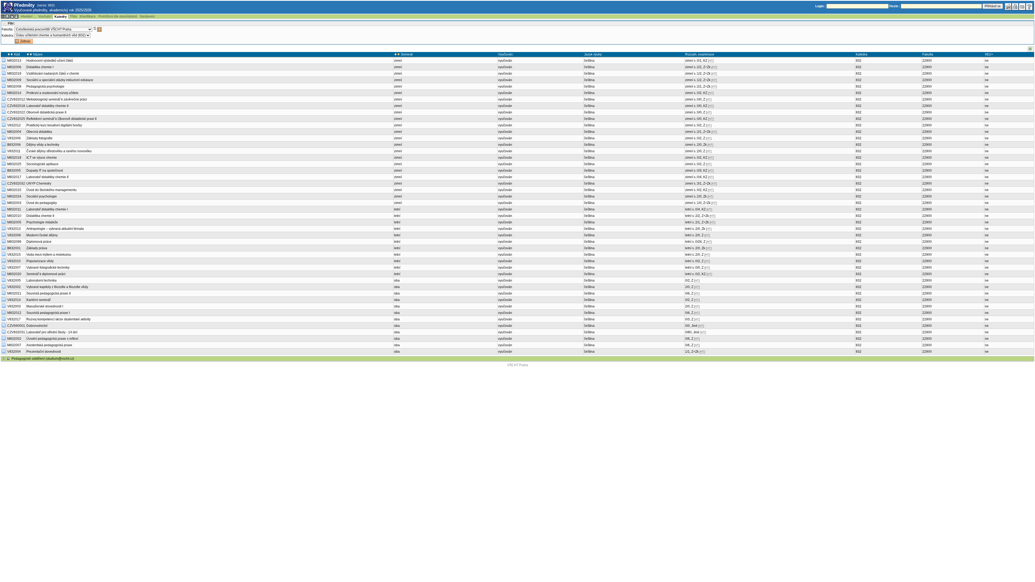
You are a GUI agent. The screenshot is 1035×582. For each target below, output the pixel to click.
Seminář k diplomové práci (45, 274)
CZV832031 (16, 332)
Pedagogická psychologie (45, 86)
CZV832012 (16, 99)
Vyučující (44, 16)
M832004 (14, 132)
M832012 (14, 313)
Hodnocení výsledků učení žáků (49, 61)
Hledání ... (28, 16)
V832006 (14, 138)
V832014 (14, 300)
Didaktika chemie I (39, 67)
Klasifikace (88, 16)
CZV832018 (16, 106)
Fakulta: (7, 29)
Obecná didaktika (39, 132)
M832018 (14, 158)
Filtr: (11, 23)
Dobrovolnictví (36, 326)
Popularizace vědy (40, 261)
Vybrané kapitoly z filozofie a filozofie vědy (57, 287)
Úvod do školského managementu (51, 190)
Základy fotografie (39, 138)
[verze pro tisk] (16, 16)
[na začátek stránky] (4, 358)
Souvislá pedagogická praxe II (48, 293)
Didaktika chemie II (40, 216)
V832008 (14, 235)
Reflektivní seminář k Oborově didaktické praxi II (61, 119)
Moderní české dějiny (42, 235)
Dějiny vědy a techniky (42, 145)
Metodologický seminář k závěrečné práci (56, 99)
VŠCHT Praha (517, 365)
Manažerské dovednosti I (44, 306)
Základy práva (36, 248)
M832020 (14, 274)
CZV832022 (16, 112)
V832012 (14, 125)
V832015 (14, 255)
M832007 (14, 345)
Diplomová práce (38, 242)
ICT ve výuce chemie (41, 158)
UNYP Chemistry (38, 183)
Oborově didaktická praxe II (46, 112)
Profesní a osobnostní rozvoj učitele (52, 93)
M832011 (14, 209)
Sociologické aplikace (42, 164)
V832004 (14, 352)
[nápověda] (1029, 7)
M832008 (14, 86)
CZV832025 (16, 119)
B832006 (14, 145)
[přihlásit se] (1015, 7)
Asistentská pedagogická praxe (49, 345)
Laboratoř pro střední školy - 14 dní (51, 332)
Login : (820, 6)
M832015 (14, 190)
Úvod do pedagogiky (41, 203)
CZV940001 (16, 326)
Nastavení (147, 16)
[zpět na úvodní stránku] (1008, 7)
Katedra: (8, 35)
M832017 (14, 177)
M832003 (14, 203)
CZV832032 (16, 183)
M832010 (14, 216)
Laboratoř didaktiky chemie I (47, 209)
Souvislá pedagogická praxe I (48, 313)
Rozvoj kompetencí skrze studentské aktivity (58, 319)
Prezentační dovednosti (43, 352)
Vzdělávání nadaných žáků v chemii (52, 73)
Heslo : (894, 6)
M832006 (14, 67)
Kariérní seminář (38, 300)
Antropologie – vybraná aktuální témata (55, 229)
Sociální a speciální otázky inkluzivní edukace (59, 80)
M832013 (14, 61)
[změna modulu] (12, 16)
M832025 (14, 164)
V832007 (14, 267)
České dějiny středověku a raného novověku (59, 151)
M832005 (14, 222)
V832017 (14, 319)
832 (858, 61)
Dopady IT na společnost (44, 170)
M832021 (14, 293)
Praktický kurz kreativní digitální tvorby (54, 125)
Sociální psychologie (41, 196)
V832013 (14, 229)
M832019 (14, 73)
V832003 (14, 306)
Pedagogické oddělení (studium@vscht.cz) (43, 359)
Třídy (73, 16)
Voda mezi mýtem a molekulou (48, 255)
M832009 (14, 80)
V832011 (13, 151)
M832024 (14, 196)
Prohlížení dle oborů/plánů (117, 16)
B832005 (14, 170)
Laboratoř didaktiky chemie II (47, 106)
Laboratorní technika (41, 280)
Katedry (60, 17)
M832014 (14, 93)
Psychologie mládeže (42, 222)
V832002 (14, 287)
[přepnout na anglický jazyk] (1022, 7)
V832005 (14, 280)
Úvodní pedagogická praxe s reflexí (52, 339)
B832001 (14, 248)
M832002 (14, 339)
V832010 (14, 261)
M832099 (14, 242)
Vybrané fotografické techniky (48, 267)
